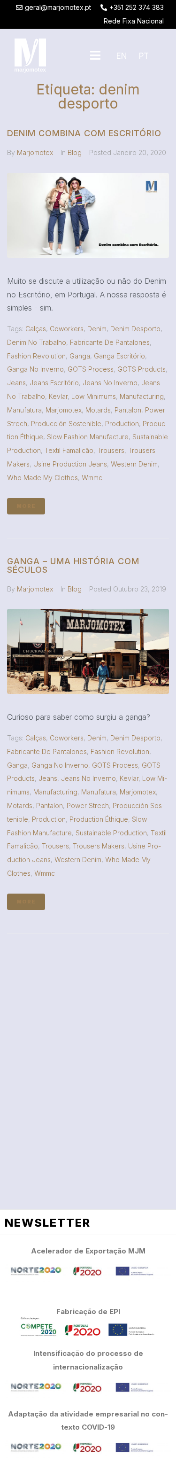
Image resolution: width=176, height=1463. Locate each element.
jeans (16, 383)
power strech (88, 805)
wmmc (92, 478)
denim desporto (135, 329)
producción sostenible (66, 424)
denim (97, 329)
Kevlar (58, 396)
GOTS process (91, 369)
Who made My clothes (42, 478)
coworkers (67, 329)
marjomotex (64, 410)
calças (35, 329)
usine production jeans (70, 464)
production (122, 424)
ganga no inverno (35, 369)
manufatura (24, 410)
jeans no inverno (110, 383)
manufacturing (142, 396)
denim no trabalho (36, 342)
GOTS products (141, 369)
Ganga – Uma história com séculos (73, 565)
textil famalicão (69, 450)
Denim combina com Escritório (84, 133)
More (26, 506)
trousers (110, 450)
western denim (134, 464)
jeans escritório (54, 383)
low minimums (93, 396)
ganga (79, 356)
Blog (75, 152)
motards (98, 410)
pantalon (128, 410)
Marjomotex (35, 152)
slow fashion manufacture (88, 437)
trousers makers (98, 846)
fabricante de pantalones (110, 342)
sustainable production (111, 833)
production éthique (98, 819)
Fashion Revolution (36, 356)
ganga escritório (119, 356)
